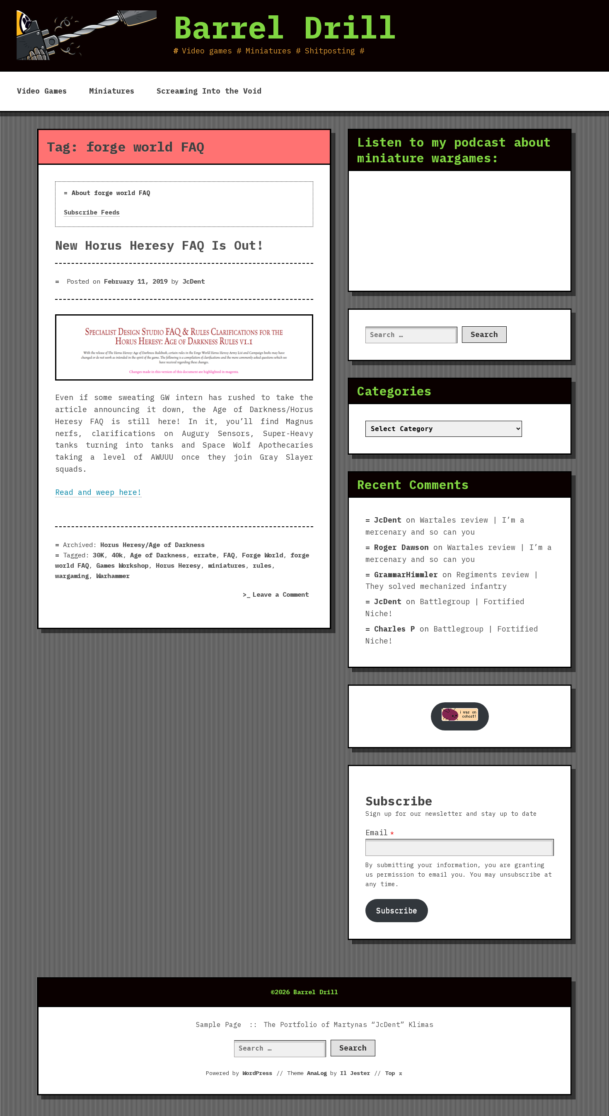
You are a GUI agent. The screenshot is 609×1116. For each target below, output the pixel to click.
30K (98, 555)
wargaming (72, 575)
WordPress (257, 1073)
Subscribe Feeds (92, 212)
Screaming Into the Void (209, 91)
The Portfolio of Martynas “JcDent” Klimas (348, 1024)
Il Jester (355, 1073)
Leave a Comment (283, 595)
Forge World (262, 555)
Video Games (42, 91)
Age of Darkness (158, 555)
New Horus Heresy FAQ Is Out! (159, 245)
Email (376, 832)
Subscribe (396, 910)
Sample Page (219, 1024)
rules (262, 565)
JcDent (193, 281)
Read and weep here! (98, 492)
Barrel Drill (285, 27)
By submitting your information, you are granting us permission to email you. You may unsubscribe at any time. (458, 874)
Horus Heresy (178, 565)
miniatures (226, 565)
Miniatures (112, 91)
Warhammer (113, 575)
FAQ (228, 555)
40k (117, 555)
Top (394, 1073)
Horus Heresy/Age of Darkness (152, 544)
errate (204, 555)
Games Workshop (122, 565)
